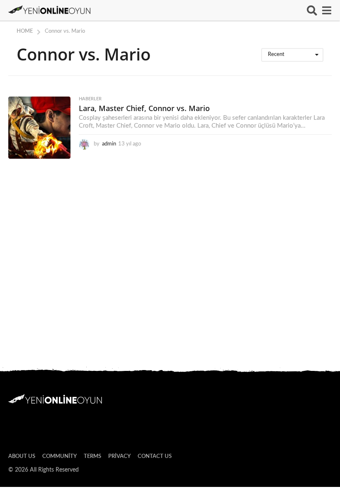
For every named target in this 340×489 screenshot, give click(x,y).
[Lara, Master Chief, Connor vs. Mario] (39, 128)
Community (59, 456)
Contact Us (155, 456)
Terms (92, 456)
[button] (312, 10)
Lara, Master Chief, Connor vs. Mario (144, 108)
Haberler (90, 99)
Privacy (119, 456)
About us (21, 456)
